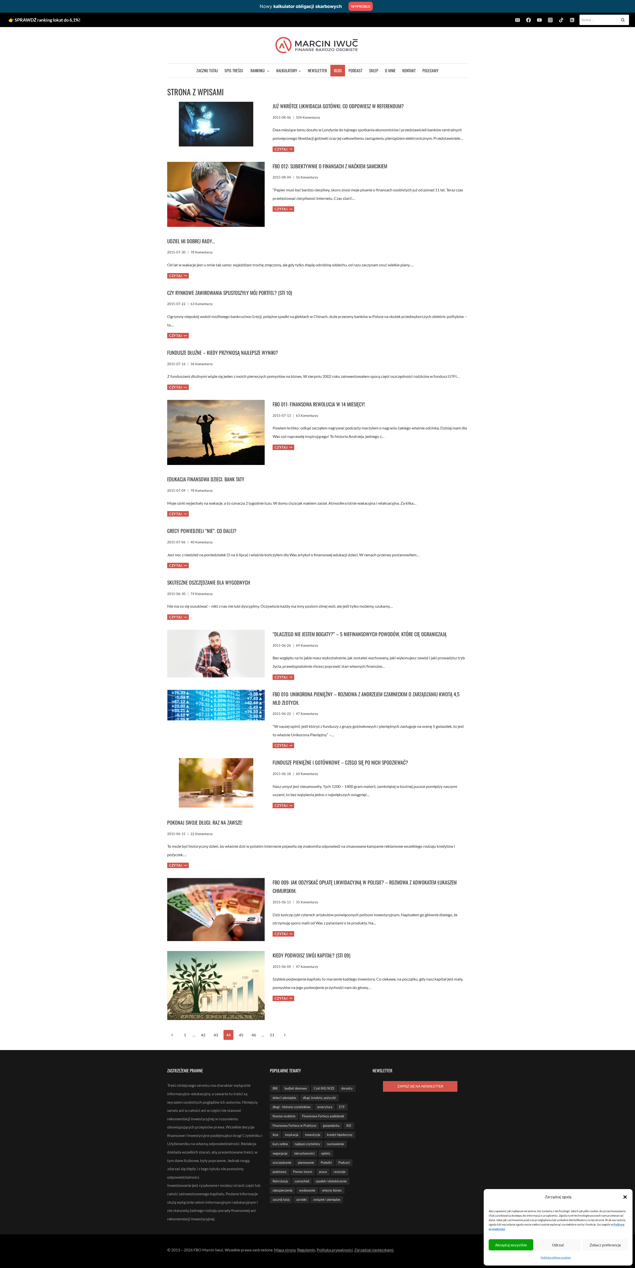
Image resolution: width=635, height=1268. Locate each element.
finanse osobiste (284, 1116)
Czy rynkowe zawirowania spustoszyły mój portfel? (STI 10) (229, 292)
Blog (338, 70)
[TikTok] (561, 20)
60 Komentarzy (307, 774)
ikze (275, 1135)
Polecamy (430, 70)
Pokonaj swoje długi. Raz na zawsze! (204, 822)
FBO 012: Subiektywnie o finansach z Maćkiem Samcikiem (330, 166)
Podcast (355, 70)
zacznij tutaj (281, 1199)
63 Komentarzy (201, 304)
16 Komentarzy (307, 177)
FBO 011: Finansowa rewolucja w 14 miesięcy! (319, 404)
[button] (625, 1197)
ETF (342, 1107)
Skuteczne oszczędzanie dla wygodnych (208, 582)
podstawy (279, 1172)
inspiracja (291, 1135)
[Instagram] (550, 20)
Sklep (373, 70)
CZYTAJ (283, 149)
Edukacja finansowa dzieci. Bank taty (205, 479)
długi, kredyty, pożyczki (319, 1098)
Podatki (326, 1162)
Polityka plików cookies (556, 1257)
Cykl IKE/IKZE (324, 1088)
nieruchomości (304, 1153)
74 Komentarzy (201, 594)
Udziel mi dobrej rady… (191, 241)
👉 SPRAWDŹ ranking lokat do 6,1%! (44, 20)
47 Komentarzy (307, 714)
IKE (348, 1125)
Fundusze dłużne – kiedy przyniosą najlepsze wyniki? (222, 352)
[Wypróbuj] (317, 6)
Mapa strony (285, 1249)
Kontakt (409, 70)
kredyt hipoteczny (339, 1135)
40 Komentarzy (201, 542)
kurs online (280, 1144)
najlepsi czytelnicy (307, 1144)
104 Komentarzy (308, 117)
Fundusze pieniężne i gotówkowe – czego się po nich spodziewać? (340, 762)
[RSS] (572, 20)
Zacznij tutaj (207, 70)
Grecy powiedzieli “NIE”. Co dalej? (201, 530)
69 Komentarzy (307, 645)
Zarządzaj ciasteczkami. (374, 1249)
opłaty (325, 1153)
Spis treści (233, 70)
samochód (302, 1181)
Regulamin (306, 1249)
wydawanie (307, 1190)
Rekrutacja (280, 1181)
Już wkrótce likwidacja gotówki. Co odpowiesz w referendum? (338, 106)
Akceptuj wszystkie (511, 1245)
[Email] (517, 20)
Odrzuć (558, 1245)
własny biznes (332, 1190)
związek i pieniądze (326, 1199)
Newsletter (317, 70)
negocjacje (280, 1153)
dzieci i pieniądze (284, 1098)
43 (216, 1034)
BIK (275, 1088)
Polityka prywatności (335, 1249)
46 (254, 1034)
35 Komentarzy (307, 902)
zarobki (301, 1199)
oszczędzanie (282, 1162)
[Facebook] (528, 20)
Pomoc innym (302, 1172)
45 (241, 1034)
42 (203, 1034)
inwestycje (312, 1135)
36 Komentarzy (201, 364)
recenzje (340, 1172)
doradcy (347, 1088)
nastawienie (335, 1144)
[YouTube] (539, 20)
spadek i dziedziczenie (331, 1181)
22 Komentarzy (201, 834)
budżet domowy (296, 1088)
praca (323, 1172)
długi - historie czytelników (292, 1107)
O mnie (390, 70)
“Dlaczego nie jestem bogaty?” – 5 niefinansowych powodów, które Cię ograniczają (359, 634)
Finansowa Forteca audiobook (323, 1116)
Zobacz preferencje (605, 1245)
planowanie (306, 1162)
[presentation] (216, 127)
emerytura (324, 1107)
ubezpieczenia (282, 1190)
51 (272, 1034)
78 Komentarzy (201, 252)
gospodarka (331, 1125)
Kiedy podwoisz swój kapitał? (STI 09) (311, 955)
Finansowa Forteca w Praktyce (294, 1125)
